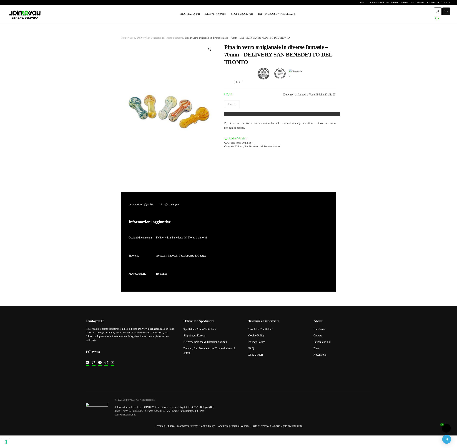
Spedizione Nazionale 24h (377, 2)
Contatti (446, 2)
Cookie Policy (256, 335)
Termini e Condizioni (260, 329)
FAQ (438, 2)
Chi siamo (319, 329)
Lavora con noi (322, 341)
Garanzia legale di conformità (286, 425)
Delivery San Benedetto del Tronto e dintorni (160, 37)
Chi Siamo (430, 2)
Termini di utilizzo (165, 425)
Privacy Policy (256, 341)
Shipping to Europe (194, 335)
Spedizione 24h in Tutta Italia (199, 329)
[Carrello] (442, 18)
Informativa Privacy (187, 425)
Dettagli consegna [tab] (169, 204)
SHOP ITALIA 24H (190, 14)
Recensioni (319, 354)
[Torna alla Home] (25, 14)
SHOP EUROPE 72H (242, 14)
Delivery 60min (215, 14)
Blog (316, 348)
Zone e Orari (255, 354)
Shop (132, 37)
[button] (209, 49)
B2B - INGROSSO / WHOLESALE (276, 14)
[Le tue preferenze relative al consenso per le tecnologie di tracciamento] (6, 441)
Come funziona (417, 2)
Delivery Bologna (399, 2)
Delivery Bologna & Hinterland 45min (205, 341)
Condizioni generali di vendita (233, 425)
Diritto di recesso (259, 425)
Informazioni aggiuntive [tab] (141, 204)
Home (361, 2)
